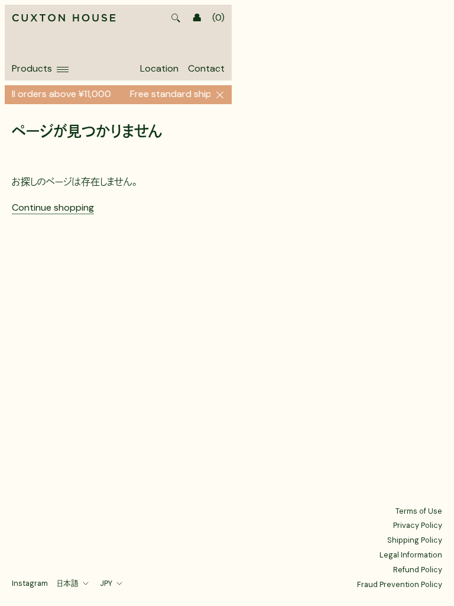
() (218, 17)
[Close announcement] (219, 94)
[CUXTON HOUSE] (64, 18)
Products (32, 68)
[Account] (197, 18)
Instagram (30, 583)
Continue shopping (53, 207)
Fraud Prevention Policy (399, 584)
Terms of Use (418, 511)
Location (159, 68)
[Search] (175, 18)
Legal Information (411, 555)
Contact (206, 68)
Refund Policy (417, 570)
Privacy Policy (417, 525)
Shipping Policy (414, 540)
